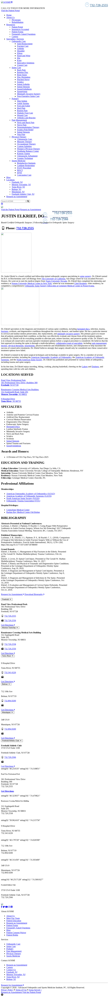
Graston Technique (25, 158)
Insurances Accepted (20, 29)
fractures (4, 331)
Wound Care (22, 115)
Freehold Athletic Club (11, 741)
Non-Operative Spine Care (28, 96)
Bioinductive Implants (26, 163)
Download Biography (33, 594)
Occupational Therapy (26, 144)
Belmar (5, 684)
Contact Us (11, 970)
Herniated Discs (13, 427)
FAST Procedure (24, 168)
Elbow (20, 53)
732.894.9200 (10, 701)
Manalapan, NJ (18, 192)
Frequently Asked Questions (23, 34)
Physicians (16, 20)
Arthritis (20, 48)
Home (9, 15)
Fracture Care (22, 46)
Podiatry (15, 98)
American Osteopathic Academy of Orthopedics (51, 357)
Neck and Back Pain (25, 122)
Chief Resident (80, 283)
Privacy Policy (7, 990)
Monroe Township (9, 628)
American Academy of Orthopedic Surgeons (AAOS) (29, 496)
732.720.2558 (10, 644)
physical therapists (16, 345)
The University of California (53, 279)
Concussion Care (24, 175)
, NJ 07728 (9, 385)
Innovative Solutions (25, 63)
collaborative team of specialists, (69, 343)
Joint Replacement (24, 44)
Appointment (11, 992)
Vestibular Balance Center (28, 151)
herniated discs (83, 329)
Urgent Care (22, 65)
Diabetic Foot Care (25, 113)
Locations (10, 180)
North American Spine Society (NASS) (22, 498)
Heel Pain (21, 108)
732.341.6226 (10, 672)
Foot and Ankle (23, 106)
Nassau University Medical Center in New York (32, 283)
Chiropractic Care (24, 139)
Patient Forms (17, 32)
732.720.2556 (10, 620)
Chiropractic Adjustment (27, 156)
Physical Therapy (19, 137)
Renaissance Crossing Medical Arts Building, (20, 389)
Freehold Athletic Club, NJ (23, 194)
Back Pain (21, 70)
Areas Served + (35, 990)
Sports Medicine (18, 161)
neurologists (30, 345)
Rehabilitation (17, 22)
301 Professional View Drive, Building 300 (19, 383)
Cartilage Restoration (26, 165)
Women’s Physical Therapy (28, 149)
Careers (15, 36)
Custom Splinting (24, 146)
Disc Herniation (23, 77)
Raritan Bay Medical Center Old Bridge (23, 512)
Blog (8, 177)
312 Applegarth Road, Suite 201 (14, 392)
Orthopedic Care (19, 41)
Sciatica (20, 82)
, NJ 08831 (14, 394)
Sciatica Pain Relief (25, 130)
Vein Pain (21, 134)
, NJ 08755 (11, 401)
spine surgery (85, 276)
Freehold (5, 599)
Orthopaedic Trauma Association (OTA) (23, 501)
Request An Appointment (12, 594)
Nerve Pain (21, 125)
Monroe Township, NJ (21, 184)
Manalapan (6, 712)
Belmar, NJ (16, 189)
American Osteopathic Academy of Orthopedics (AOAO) (30, 494)
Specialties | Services (15, 39)
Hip (18, 58)
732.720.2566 (10, 757)
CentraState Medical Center (18, 510)
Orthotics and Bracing (26, 118)
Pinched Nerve (23, 79)
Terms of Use (21, 990)
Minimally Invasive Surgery (28, 94)
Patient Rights (12, 935)
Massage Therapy (24, 141)
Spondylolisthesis (24, 89)
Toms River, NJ (18, 187)
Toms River (6, 656)
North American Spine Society (29, 360)
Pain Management (19, 120)
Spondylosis (22, 91)
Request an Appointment (16, 196)
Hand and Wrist (23, 56)
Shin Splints (22, 101)
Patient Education (13, 921)
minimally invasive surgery (68, 334)
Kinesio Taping (23, 153)
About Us (10, 17)
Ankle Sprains (23, 103)
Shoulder (21, 51)
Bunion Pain (22, 110)
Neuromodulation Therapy (28, 127)
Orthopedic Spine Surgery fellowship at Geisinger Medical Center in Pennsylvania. (60, 286)
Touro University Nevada (56, 281)
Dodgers (95, 366)
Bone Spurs (22, 75)
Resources (10, 24)
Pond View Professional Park (13, 380)
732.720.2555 (25, 228)
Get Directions (7, 625)
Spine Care (16, 67)
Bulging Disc (22, 72)
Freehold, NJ (17, 182)
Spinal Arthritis (23, 84)
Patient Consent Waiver (16, 932)
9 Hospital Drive (8, 399)
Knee (19, 60)
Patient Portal (17, 27)
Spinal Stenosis (23, 87)
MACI (20, 170)
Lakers (85, 366)
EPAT (19, 173)
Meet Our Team (13, 918)
